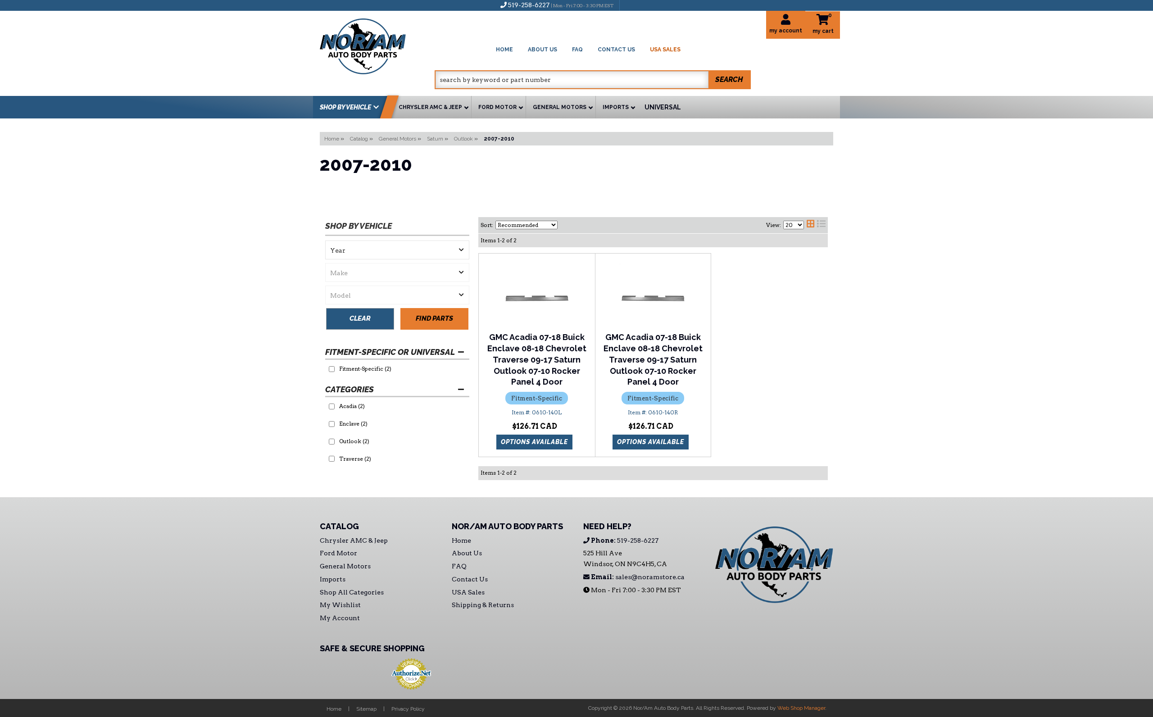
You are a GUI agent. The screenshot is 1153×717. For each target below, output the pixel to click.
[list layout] (821, 225)
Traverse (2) (355, 458)
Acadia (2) (352, 406)
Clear (360, 318)
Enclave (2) (353, 423)
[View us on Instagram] (646, 5)
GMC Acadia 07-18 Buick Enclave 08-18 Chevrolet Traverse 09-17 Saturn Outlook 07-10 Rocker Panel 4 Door (536, 359)
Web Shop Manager (801, 708)
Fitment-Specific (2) (365, 368)
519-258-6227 (624, 540)
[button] (593, 79)
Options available (534, 441)
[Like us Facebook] (631, 5)
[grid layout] (810, 225)
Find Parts (434, 318)
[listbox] (397, 250)
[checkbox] (332, 369)
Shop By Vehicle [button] (345, 107)
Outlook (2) (354, 441)
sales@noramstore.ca (637, 577)
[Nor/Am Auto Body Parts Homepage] (377, 44)
